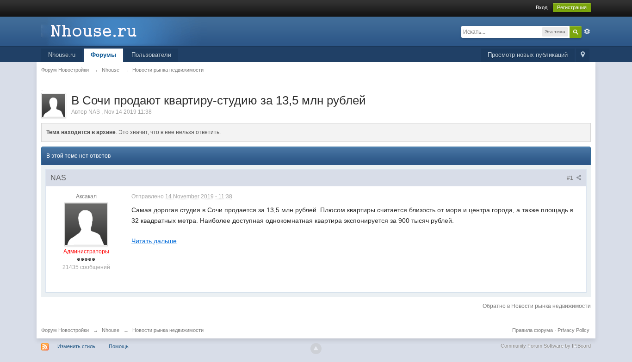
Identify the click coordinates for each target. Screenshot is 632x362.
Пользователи (151, 54)
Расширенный (587, 31)
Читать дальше (154, 241)
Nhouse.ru (61, 54)
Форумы (103, 54)
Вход (541, 7)
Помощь (119, 346)
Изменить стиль (76, 346)
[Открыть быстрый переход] (582, 55)
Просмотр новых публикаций (528, 54)
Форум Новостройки (65, 330)
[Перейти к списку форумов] (124, 30)
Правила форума (532, 330)
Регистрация (572, 7)
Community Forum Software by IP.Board (546, 346)
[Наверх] (316, 348)
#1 (571, 178)
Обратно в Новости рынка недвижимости (537, 306)
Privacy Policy (573, 330)
